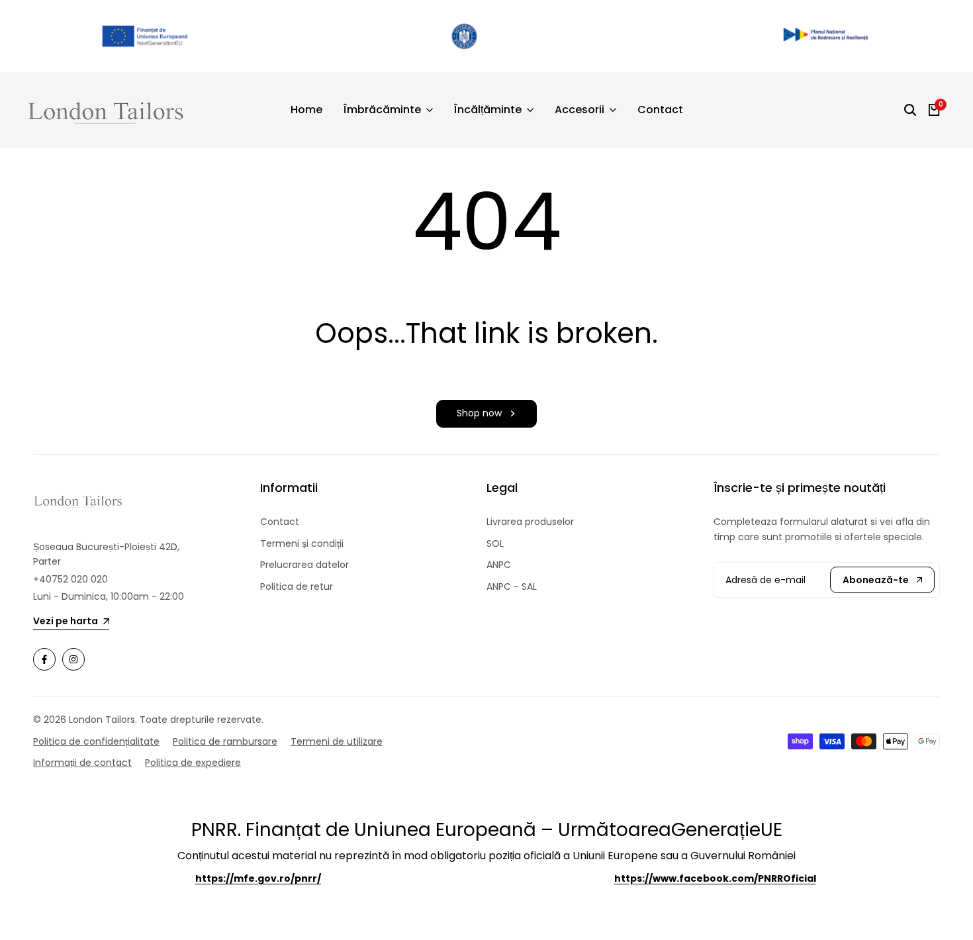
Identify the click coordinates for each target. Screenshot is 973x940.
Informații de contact (82, 762)
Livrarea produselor (530, 521)
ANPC (498, 564)
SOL (495, 543)
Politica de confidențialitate (96, 741)
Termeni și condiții (302, 543)
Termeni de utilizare (337, 741)
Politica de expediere (193, 762)
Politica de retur (296, 586)
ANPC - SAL (511, 586)
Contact (279, 521)
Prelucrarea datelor (304, 564)
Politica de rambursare (225, 741)
